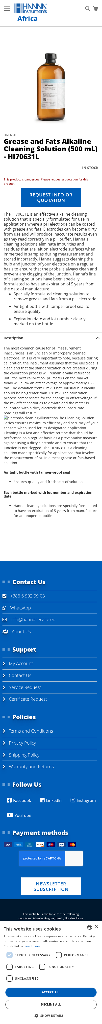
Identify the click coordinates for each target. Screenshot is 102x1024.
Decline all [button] (51, 1004)
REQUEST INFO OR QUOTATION (51, 197)
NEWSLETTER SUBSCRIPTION (51, 886)
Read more (32, 946)
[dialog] (51, 972)
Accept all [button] (51, 992)
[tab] (51, 338)
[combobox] (89, 927)
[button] (51, 1015)
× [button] (96, 927)
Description (13, 338)
